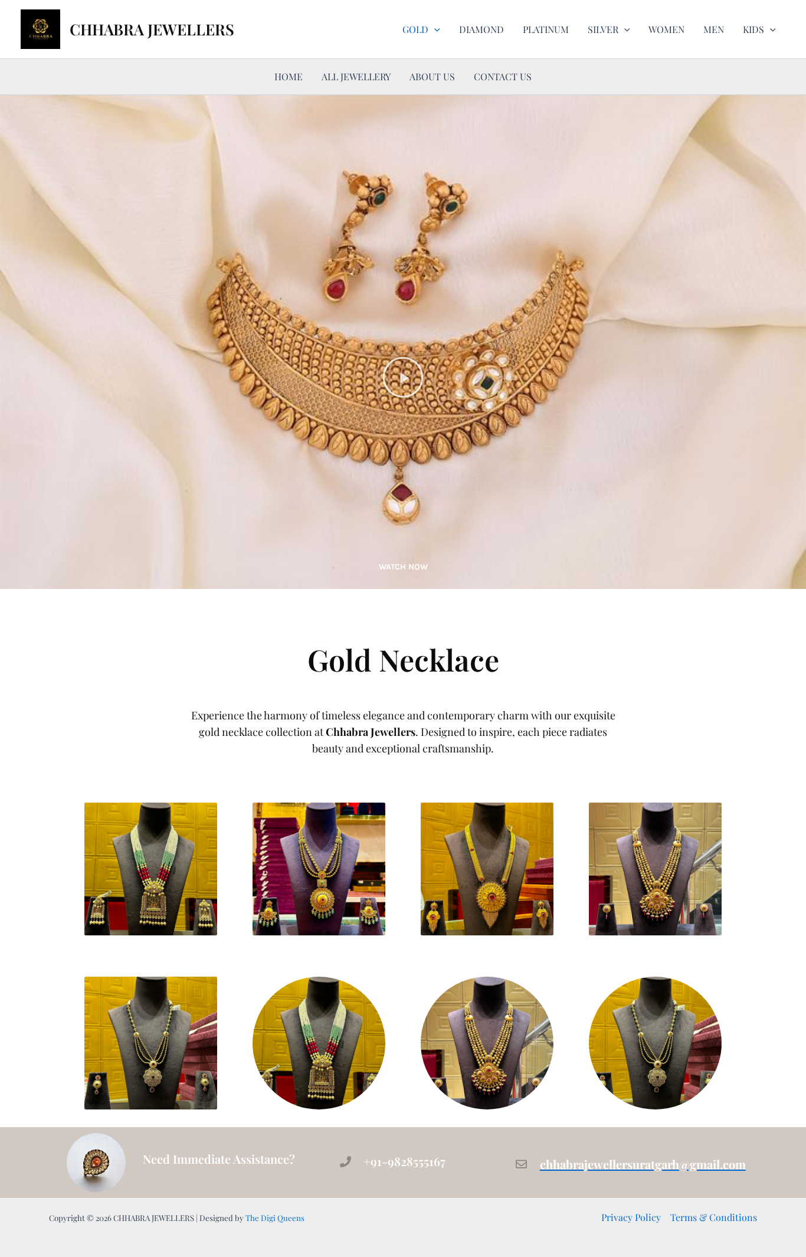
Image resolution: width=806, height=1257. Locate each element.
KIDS (753, 29)
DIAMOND (481, 29)
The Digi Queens (274, 1218)
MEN (713, 29)
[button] (434, 29)
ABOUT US (432, 76)
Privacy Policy (631, 1217)
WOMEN (666, 29)
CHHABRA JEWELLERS (152, 29)
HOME (288, 76)
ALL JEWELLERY (356, 76)
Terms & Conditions (713, 1217)
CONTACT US (503, 76)
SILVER (603, 29)
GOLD (415, 29)
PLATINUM (546, 29)
